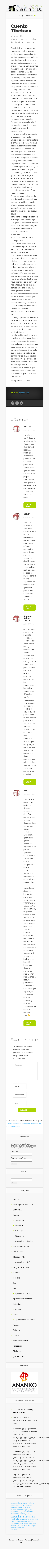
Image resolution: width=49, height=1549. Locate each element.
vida (12, 1530)
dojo (25, 1510)
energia (20, 1512)
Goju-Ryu (19, 1231)
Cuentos (18, 1309)
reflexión (20, 1523)
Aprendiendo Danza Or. (22, 1299)
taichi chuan (28, 1528)
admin (26, 514)
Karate (16, 1215)
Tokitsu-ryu (18, 1252)
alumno (13, 1503)
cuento (26, 1507)
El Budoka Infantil (20, 1341)
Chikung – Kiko (19, 1257)
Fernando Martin (18, 1513)
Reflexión (17, 1304)
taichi (22, 1528)
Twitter (21, 403)
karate (23, 1516)
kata (16, 1519)
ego (28, 1510)
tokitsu (34, 1528)
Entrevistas (17, 1210)
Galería (16, 1335)
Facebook (17, 403)
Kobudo (16, 1278)
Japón (14, 1516)
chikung (29, 1506)
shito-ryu (31, 1525)
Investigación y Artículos (23, 1205)
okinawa (33, 1521)
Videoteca (17, 1346)
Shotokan (19, 1225)
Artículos (17, 1325)
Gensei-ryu (19, 1236)
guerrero (32, 1514)
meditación (22, 1521)
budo (22, 1505)
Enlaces (16, 1330)
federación (28, 1512)
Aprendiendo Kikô (22, 1262)
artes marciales (25, 1503)
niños (28, 1521)
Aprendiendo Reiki (22, 1294)
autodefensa (15, 1506)
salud (34, 1523)
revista (30, 1523)
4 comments (30, 42)
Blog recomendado (21, 1267)
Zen (14, 1283)
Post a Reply (28, 505)
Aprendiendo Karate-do (25, 1241)
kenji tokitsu (24, 1520)
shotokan (15, 1527)
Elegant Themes (24, 1540)
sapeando (21, 1525)
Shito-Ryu (19, 1220)
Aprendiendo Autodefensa (26, 1320)
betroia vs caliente (20, 1418)
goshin (27, 1514)
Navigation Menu (26, 16)
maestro (15, 1521)
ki (29, 1519)
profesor (14, 1523)
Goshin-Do (17, 1314)
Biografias (17, 1199)
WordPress (24, 1543)
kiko (31, 1520)
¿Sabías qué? (18, 1356)
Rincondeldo (19, 39)
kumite (35, 1520)
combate (35, 1506)
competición (16, 1508)
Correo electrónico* (19, 1158)
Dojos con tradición (21, 1246)
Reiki (15, 1288)
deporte (20, 1510)
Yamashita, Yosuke (23, 1487)
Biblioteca (17, 1351)
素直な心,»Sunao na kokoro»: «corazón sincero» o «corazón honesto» (25, 1444)
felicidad (34, 1512)
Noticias (16, 1273)
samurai (13, 1526)
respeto (26, 1523)
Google (12, 403)
